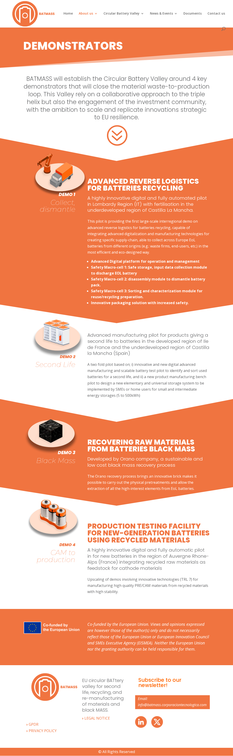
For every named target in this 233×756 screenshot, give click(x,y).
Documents (192, 13)
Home (68, 13)
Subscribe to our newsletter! (159, 682)
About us (86, 13)
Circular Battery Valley (121, 13)
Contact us (216, 13)
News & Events (161, 13)
